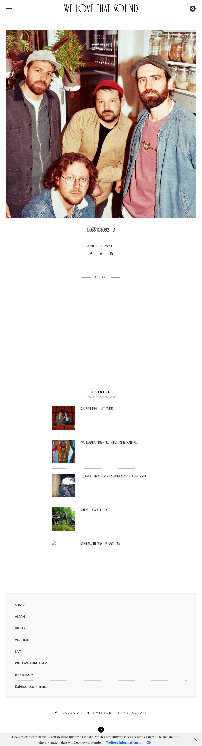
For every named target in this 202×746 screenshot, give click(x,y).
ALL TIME (22, 640)
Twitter (101, 712)
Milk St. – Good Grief (95, 510)
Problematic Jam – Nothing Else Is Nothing (109, 442)
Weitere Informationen (123, 742)
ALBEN (20, 617)
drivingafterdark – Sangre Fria (100, 544)
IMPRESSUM (24, 675)
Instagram (133, 712)
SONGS (20, 605)
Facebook (70, 712)
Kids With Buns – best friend (96, 408)
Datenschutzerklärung (31, 686)
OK (149, 742)
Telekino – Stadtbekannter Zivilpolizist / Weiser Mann (113, 476)
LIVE (18, 652)
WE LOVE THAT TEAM (31, 663)
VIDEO (20, 628)
